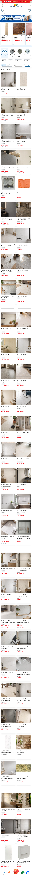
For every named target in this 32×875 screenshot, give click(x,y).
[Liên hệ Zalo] (27, 872)
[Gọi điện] (22, 872)
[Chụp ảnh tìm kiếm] (29, 10)
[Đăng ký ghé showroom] (16, 871)
